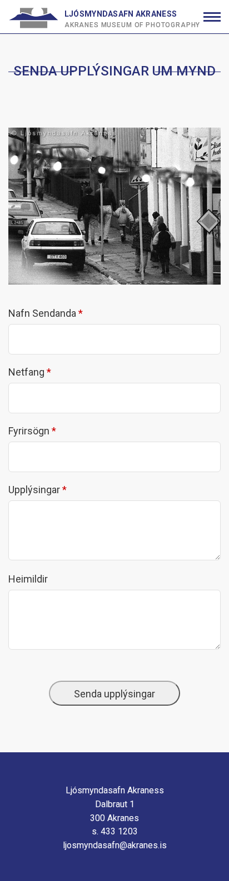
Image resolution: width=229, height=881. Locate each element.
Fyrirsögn (28, 431)
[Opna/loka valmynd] (212, 17)
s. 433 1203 (115, 831)
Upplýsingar (34, 489)
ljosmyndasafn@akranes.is (115, 845)
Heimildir (28, 579)
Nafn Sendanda (42, 313)
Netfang (26, 372)
